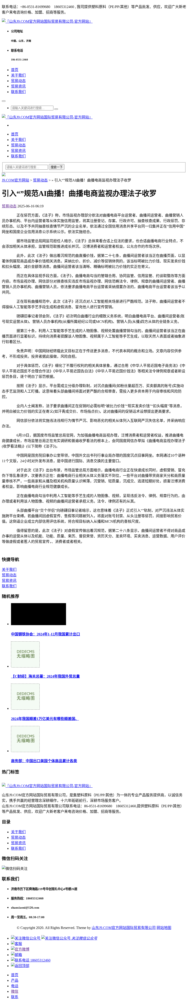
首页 (14, 70)
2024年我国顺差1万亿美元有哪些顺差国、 (45, 719)
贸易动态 (18, 81)
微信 (14, 991)
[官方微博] (20, 949)
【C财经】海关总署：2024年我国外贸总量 (45, 676)
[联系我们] (16, 944)
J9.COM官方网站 (15, 180)
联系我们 (18, 92)
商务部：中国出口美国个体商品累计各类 (44, 761)
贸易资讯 (18, 86)
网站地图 (164, 928)
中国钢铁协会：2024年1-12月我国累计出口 (45, 634)
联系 (14, 997)
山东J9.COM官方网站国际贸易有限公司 (124, 928)
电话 (14, 986)
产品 (14, 980)
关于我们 (18, 75)
